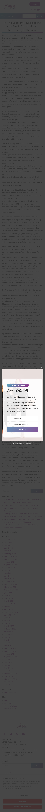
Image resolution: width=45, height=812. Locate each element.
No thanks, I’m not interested (23, 444)
